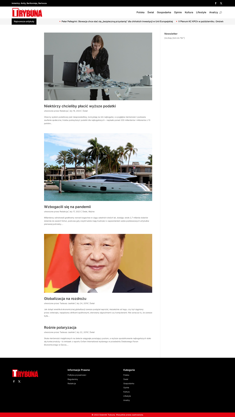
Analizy (213, 12)
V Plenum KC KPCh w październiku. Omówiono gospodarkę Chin (183, 21)
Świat (150, 12)
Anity (23, 3)
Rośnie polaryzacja (60, 327)
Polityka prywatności (77, 375)
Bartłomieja (32, 3)
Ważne (91, 211)
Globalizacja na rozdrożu (65, 298)
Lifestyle (201, 12)
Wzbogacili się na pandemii (67, 207)
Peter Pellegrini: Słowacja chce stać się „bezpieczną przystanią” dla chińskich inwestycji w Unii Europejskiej (89, 21)
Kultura (189, 12)
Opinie (178, 12)
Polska (140, 12)
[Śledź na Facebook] (216, 3)
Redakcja (64, 111)
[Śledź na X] (221, 3)
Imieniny (16, 3)
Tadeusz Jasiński (67, 303)
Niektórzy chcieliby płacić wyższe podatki (80, 106)
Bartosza (42, 3)
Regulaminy (73, 379)
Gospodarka (164, 12)
